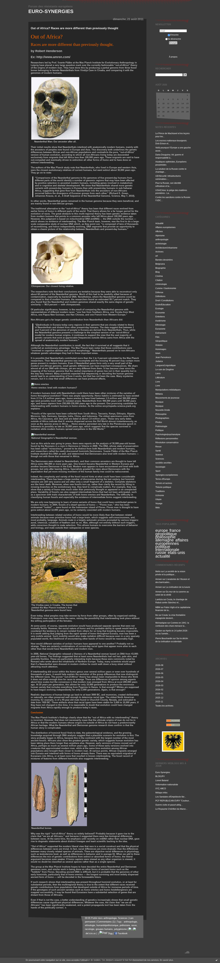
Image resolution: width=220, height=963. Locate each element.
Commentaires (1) (106, 922)
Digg (110, 933)
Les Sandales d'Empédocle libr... (170, 797)
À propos (173, 57)
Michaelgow (161, 623)
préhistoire (125, 925)
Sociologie (160, 467)
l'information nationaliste (166, 784)
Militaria (159, 394)
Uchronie (159, 495)
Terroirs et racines (163, 483)
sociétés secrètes (163, 463)
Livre (157, 382)
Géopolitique (161, 341)
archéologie (161, 243)
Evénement (160, 333)
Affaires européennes (165, 227)
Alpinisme (160, 235)
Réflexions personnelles (166, 438)
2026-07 (159, 669)
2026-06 (159, 673)
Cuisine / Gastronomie (165, 288)
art (156, 256)
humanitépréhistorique (107, 925)
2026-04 (159, 681)
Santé (158, 451)
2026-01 (159, 693)
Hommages (160, 349)
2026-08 (159, 665)
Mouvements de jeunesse (167, 398)
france (175, 530)
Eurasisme (160, 329)
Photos (158, 422)
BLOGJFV (160, 776)
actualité (162, 556)
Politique (159, 430)
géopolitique (166, 534)
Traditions (160, 491)
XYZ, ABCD (160, 788)
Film (157, 337)
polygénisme (120, 929)
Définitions (160, 296)
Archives (159, 252)
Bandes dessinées (164, 260)
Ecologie (159, 308)
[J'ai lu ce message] (216, 960)
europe (161, 530)
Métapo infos (161, 792)
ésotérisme (160, 321)
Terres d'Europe (162, 479)
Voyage (158, 503)
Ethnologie (160, 325)
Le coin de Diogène (164, 369)
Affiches (159, 231)
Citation (159, 280)
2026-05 (159, 677)
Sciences (159, 459)
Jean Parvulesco (163, 357)
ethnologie (90, 925)
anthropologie (161, 239)
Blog (157, 272)
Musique (159, 402)
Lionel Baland (161, 780)
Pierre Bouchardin (163, 638)
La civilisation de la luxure (178, 587)
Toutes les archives (164, 706)
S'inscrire (174, 35)
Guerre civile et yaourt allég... (169, 805)
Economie (160, 312)
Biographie (160, 268)
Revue (158, 446)
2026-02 (159, 689)
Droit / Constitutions (164, 300)
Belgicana (160, 264)
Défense (159, 292)
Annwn (158, 579)
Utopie (158, 499)
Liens (158, 373)
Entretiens (160, 316)
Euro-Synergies (50, 11)
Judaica (159, 361)
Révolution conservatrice (167, 442)
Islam (157, 353)
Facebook (122, 933)
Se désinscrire (174, 39)
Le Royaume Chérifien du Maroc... (171, 809)
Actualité (159, 223)
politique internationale (167, 548)
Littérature (160, 377)
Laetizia (159, 599)
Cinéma (159, 276)
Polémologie (161, 426)
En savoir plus (166, 960)
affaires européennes (171, 542)
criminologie (161, 284)
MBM (157, 607)
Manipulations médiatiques (168, 390)
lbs (156, 615)
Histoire (159, 345)
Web (157, 507)
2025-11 (159, 701)
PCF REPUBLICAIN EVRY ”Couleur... (172, 801)
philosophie (165, 537)
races (134, 925)
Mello (158, 571)
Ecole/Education (163, 304)
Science (159, 455)
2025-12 (159, 697)
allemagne (164, 540)
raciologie (89, 929)
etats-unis (176, 552)
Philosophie (161, 414)
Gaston (158, 631)
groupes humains (104, 929)
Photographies (162, 418)
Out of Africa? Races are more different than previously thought (74, 28)
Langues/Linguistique (165, 365)
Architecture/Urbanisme (166, 248)
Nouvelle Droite (162, 410)
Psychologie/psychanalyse (167, 434)
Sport (157, 471)
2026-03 (159, 685)
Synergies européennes (166, 475)
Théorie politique (163, 487)
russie (160, 552)
